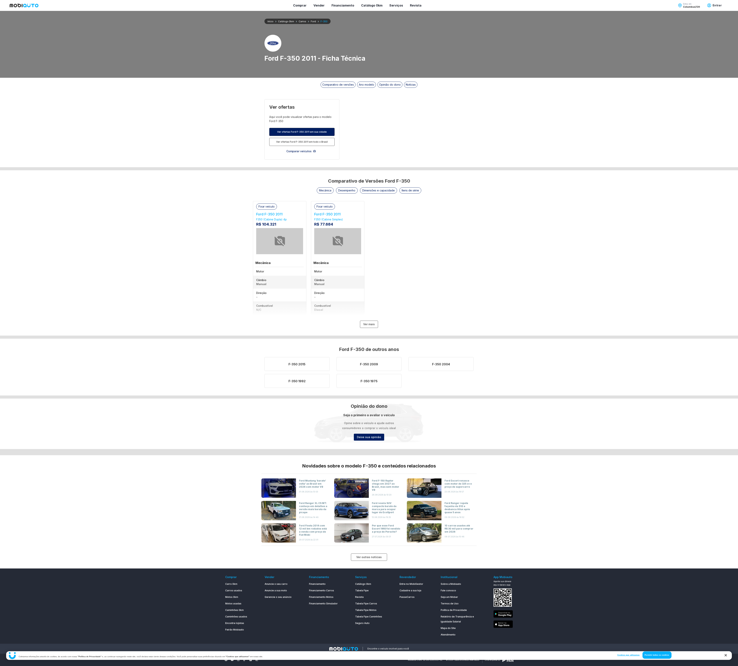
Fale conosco (448, 590)
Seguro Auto (362, 623)
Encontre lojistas (234, 623)
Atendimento (448, 634)
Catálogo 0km (371, 5)
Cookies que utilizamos (628, 655)
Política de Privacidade (454, 610)
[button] (325, 190)
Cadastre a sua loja (410, 590)
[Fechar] (725, 655)
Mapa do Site (448, 628)
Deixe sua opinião (369, 437)
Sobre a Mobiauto (451, 583)
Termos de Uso (450, 603)
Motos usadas (233, 603)
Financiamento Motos (321, 597)
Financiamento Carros (321, 590)
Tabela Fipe (362, 590)
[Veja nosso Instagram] (238, 659)
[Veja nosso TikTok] (244, 659)
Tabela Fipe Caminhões (368, 616)
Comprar (300, 5)
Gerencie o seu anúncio (278, 597)
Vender (319, 5)
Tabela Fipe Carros (366, 603)
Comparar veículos (299, 151)
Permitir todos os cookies (657, 655)
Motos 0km (231, 597)
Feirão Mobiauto (234, 629)
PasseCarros (407, 597)
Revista (415, 5)
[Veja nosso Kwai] (256, 659)
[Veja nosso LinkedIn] (250, 659)
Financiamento (343, 5)
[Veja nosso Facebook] (226, 659)
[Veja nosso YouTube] (232, 659)
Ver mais (369, 324)
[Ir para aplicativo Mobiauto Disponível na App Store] (503, 624)
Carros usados (233, 590)
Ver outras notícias (369, 557)
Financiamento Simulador (323, 603)
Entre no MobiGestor (411, 583)
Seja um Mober (449, 597)
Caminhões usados (236, 616)
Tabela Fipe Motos (365, 610)
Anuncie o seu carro (276, 583)
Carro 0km (231, 583)
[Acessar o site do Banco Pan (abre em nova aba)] (508, 660)
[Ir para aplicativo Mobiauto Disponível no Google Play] (503, 614)
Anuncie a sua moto (276, 590)
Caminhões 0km (234, 610)
